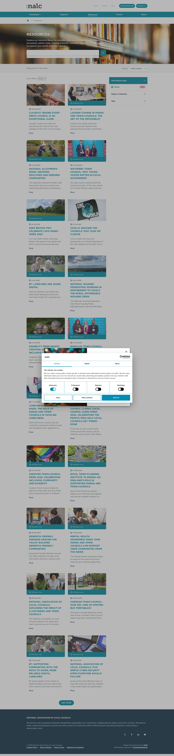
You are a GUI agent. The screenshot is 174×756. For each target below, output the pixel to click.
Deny (58, 397)
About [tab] (117, 363)
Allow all (116, 397)
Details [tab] (87, 363)
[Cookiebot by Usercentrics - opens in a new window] (121, 356)
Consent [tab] (57, 363)
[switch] (76, 389)
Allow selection (87, 397)
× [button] (126, 352)
